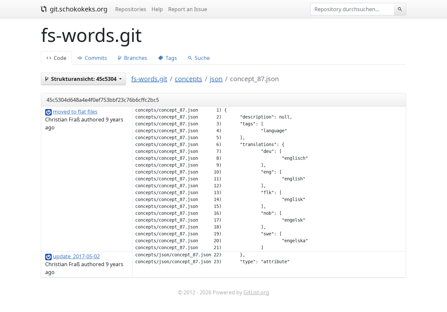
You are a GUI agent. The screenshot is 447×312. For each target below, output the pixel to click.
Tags (170, 58)
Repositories (130, 9)
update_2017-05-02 (76, 256)
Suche (201, 58)
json (216, 78)
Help (157, 9)
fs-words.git (149, 78)
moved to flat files (75, 111)
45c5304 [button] (84, 79)
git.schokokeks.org (77, 9)
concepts (188, 78)
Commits (95, 58)
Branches (135, 58)
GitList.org (256, 292)
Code (59, 58)
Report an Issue (187, 9)
